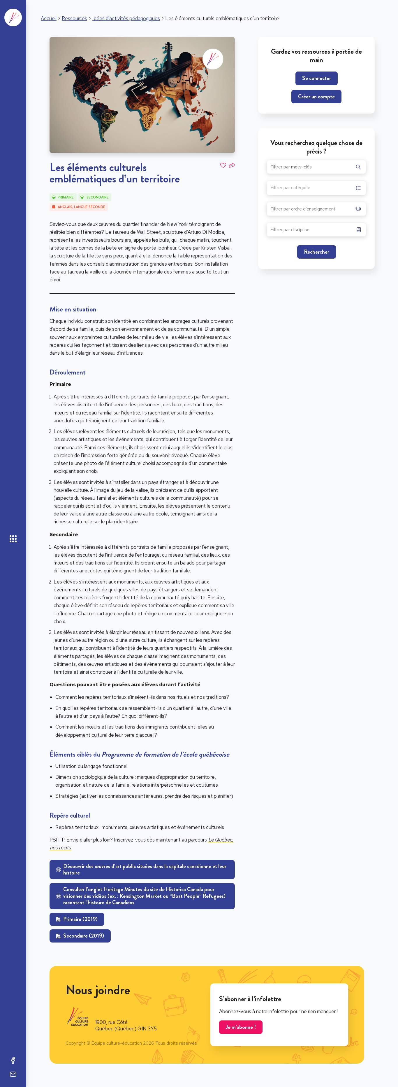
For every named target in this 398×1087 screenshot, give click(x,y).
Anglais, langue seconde (81, 207)
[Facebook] (13, 1060)
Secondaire (98, 197)
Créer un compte (316, 96)
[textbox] (290, 188)
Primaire (66, 197)
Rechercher (316, 252)
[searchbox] (311, 211)
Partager (232, 165)
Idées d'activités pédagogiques (126, 18)
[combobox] (316, 188)
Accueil (49, 18)
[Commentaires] (13, 1074)
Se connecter (316, 78)
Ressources (74, 18)
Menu (13, 538)
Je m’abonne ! (241, 1027)
